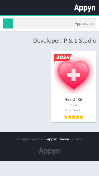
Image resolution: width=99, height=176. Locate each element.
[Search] (8, 23)
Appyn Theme (58, 139)
